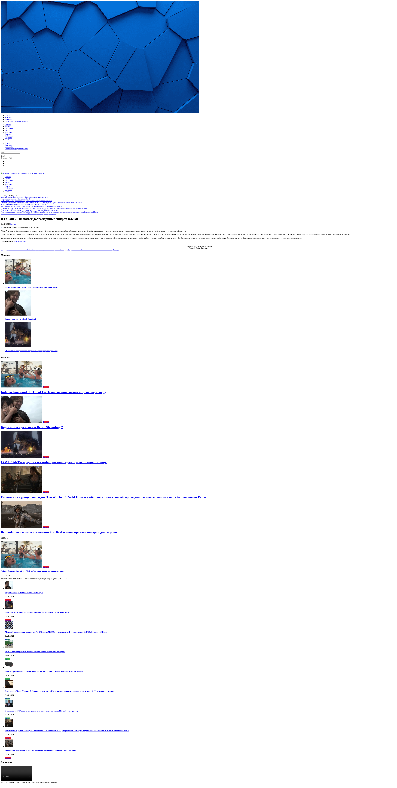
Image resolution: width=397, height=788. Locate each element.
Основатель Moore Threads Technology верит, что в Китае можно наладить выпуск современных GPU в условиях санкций (44, 208)
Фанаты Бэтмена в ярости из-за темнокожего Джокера (93, 250)
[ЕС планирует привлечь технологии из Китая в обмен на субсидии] (9, 648)
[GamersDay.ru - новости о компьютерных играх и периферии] (23, 173)
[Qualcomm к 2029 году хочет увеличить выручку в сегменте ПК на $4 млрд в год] (9, 707)
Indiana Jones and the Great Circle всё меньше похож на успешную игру (25, 197)
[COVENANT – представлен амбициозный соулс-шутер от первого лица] (18, 347)
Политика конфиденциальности (16, 121)
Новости (8, 126)
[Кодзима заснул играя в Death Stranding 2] (18, 315)
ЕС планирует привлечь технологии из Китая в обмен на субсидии (24, 204)
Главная (8, 125)
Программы (9, 128)
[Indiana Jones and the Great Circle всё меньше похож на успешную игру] (18, 283)
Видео (7, 139)
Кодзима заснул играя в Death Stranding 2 (15, 199)
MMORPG (8, 132)
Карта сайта (9, 119)
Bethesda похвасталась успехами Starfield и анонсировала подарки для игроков (28, 214)
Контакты (8, 117)
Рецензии (8, 138)
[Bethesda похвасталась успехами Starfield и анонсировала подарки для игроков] (22, 527)
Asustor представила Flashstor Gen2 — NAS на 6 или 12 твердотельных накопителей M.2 (32, 206)
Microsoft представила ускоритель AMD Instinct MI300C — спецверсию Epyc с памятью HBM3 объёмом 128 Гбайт (41, 203)
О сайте (7, 115)
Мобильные (9, 136)
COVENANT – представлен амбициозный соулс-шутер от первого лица (26, 201)
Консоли (8, 134)
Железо (7, 130)
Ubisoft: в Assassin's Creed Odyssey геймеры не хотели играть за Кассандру (34, 250)
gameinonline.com (20, 241)
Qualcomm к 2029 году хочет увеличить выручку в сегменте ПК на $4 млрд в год (29, 210)
